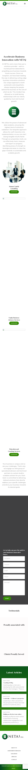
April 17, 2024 (6, 680)
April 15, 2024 (6, 696)
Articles (14, 756)
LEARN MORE (14, 191)
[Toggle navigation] (25, 3)
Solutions (14, 753)
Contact (14, 759)
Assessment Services (14, 750)
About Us (14, 747)
